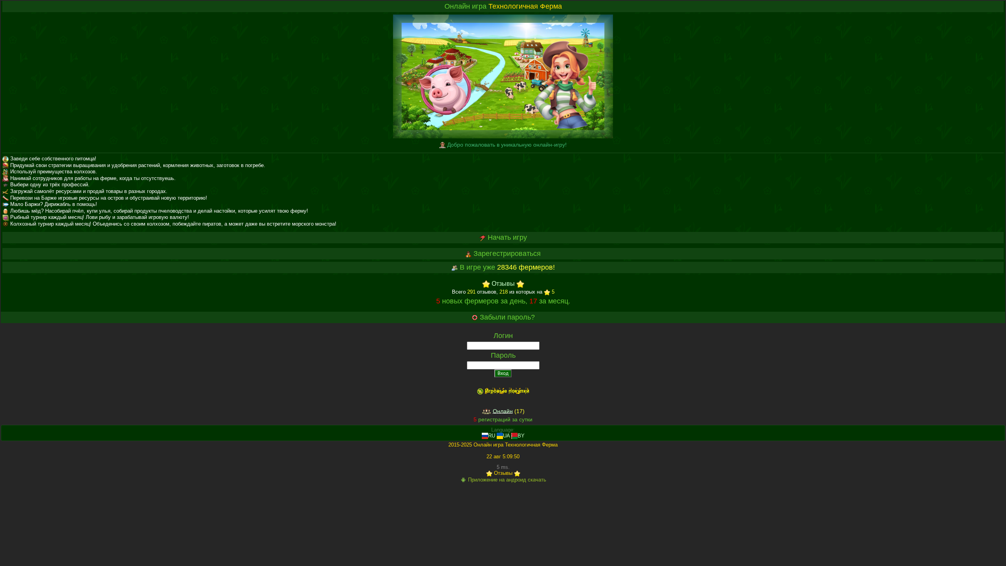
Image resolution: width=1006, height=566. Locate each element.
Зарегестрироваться (507, 253)
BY (521, 436)
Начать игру (507, 237)
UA (506, 436)
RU (491, 436)
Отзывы (503, 284)
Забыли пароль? (507, 317)
